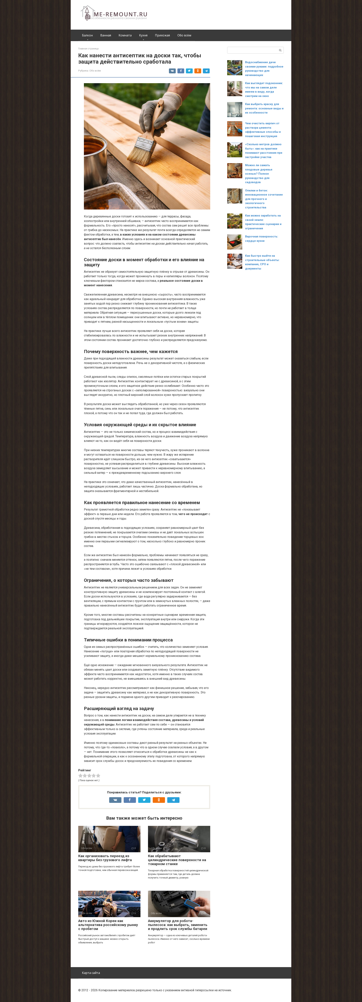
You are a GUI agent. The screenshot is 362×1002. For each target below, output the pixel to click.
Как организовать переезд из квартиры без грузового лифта (105, 858)
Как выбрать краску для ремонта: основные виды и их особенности (264, 108)
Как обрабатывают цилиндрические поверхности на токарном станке (177, 860)
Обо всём (184, 35)
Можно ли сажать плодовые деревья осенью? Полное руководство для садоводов (258, 174)
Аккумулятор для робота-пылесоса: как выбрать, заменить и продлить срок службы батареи (177, 925)
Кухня (143, 35)
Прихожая (162, 35)
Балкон (87, 35)
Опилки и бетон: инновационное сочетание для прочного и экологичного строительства (264, 199)
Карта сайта (91, 973)
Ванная (105, 35)
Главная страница (88, 48)
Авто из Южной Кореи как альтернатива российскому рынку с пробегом (108, 925)
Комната (125, 35)
